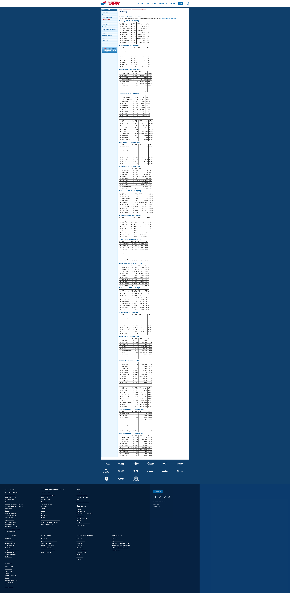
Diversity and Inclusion (10, 513)
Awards (6, 584)
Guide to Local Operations (11, 580)
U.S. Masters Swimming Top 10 (139, 9)
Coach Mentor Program (10, 554)
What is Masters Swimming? (11, 492)
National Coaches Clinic (10, 543)
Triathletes (79, 559)
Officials (7, 578)
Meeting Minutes (116, 550)
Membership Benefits (82, 495)
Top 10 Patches (105, 38)
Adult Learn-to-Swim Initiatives (48, 550)
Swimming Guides (81, 541)
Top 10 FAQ (105, 33)
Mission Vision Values (10, 495)
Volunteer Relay (8, 571)
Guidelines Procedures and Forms (120, 543)
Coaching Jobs (8, 557)
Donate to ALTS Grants (10, 522)
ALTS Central (44, 538)
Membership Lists (81, 525)
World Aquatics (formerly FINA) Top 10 (109, 30)
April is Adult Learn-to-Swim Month (49, 541)
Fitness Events (44, 502)
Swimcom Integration (82, 550)
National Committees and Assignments (14, 504)
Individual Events (106, 19)
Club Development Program (83, 523)
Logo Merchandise (9, 520)
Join (180, 3)
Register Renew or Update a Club (85, 513)
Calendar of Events (45, 492)
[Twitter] (164, 497)
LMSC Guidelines (106, 43)
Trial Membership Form (82, 497)
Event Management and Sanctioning (121, 545)
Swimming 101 (80, 554)
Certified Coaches (9, 547)
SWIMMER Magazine (10, 524)
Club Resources (80, 516)
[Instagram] (159, 497)
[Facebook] (155, 497)
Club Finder (154, 3)
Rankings (43, 508)
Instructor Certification (46, 552)
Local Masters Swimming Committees (14, 506)
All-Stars (43, 517)
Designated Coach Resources (12, 550)
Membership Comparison (83, 502)
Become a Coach (9, 541)
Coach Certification (9, 545)
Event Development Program (48, 495)
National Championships (46, 504)
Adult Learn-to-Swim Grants (47, 545)
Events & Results (127, 9)
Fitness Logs (80, 547)
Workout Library (163, 3)
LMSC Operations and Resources (120, 547)
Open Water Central (45, 499)
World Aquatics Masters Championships (50, 520)
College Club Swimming (10, 515)
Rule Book (114, 538)
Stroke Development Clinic (47, 524)
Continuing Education (10, 552)
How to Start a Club (81, 511)
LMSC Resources (9, 582)
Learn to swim (80, 557)
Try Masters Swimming (10, 531)
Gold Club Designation (82, 518)
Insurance (79, 520)
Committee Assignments (11, 575)
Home (120, 9)
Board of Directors (9, 499)
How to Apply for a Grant (46, 547)
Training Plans (80, 545)
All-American (44, 515)
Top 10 (42, 513)
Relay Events (106, 21)
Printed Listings (105, 26)
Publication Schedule (107, 35)
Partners (7, 511)
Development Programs (10, 497)
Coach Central (8, 538)
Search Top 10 (105, 14)
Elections (7, 573)
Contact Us (156, 504)
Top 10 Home (105, 12)
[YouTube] (169, 497)
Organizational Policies (117, 541)
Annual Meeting (8, 569)
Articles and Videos (81, 552)
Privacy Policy (156, 506)
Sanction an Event (45, 497)
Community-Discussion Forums (12, 529)
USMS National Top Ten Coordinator (168, 18)
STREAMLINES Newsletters (11, 526)
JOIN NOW (158, 491)
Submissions (105, 40)
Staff (6, 502)
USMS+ (78, 499)
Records (43, 511)
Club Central (79, 509)
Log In (188, 4)
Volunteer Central (9, 566)
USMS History (8, 508)
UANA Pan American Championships (49, 522)
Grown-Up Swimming (10, 517)
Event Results (44, 506)
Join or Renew (80, 492)
